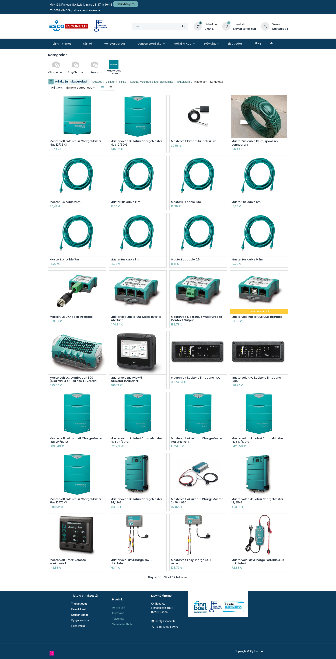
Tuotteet (97, 81)
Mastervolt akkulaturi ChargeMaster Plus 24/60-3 (136, 440)
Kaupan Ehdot (79, 615)
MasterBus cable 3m (64, 259)
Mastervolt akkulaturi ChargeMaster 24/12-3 (136, 500)
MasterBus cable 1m (124, 259)
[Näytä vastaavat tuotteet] (104, 124)
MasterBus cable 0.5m (186, 259)
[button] (80, 88)
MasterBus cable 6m (246, 202)
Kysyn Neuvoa (80, 620)
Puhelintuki (78, 626)
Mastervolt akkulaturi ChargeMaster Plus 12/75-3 (75, 500)
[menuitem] (63, 44)
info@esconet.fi (165, 621)
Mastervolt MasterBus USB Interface (257, 316)
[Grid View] (102, 88)
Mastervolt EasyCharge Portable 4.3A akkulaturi (258, 561)
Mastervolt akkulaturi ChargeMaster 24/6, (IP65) (197, 500)
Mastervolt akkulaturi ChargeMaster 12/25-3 (257, 500)
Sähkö (122, 81)
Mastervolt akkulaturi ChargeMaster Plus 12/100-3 (257, 440)
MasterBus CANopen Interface (71, 316)
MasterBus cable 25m (65, 202)
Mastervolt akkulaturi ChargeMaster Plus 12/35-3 (75, 142)
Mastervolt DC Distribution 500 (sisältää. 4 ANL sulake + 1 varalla (73, 379)
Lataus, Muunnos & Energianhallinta (151, 81)
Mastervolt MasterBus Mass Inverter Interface (135, 318)
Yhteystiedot (79, 603)
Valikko (110, 81)
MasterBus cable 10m (186, 202)
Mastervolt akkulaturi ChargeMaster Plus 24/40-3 (197, 440)
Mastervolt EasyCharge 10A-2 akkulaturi (131, 561)
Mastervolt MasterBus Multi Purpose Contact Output (196, 318)
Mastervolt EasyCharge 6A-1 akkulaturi (191, 561)
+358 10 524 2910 (166, 626)
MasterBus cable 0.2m (247, 259)
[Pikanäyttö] (104, 101)
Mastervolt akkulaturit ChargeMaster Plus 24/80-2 (76, 440)
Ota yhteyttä (126, 4)
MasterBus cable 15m (125, 202)
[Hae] (183, 26)
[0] (198, 26)
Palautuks (77, 609)
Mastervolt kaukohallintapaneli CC (195, 377)
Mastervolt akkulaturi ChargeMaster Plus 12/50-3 (136, 142)
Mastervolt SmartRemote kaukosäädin (68, 561)
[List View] (111, 88)
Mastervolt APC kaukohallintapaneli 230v (257, 379)
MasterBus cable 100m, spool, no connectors (255, 142)
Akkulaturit (183, 81)
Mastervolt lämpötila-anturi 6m (193, 141)
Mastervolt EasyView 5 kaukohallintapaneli (126, 379)
